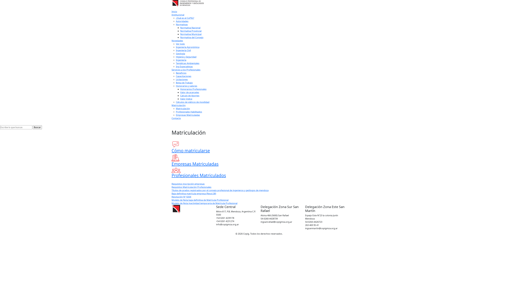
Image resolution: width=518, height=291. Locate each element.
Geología (180, 53)
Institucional (178, 14)
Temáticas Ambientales (187, 63)
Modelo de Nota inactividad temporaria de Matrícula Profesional (204, 203)
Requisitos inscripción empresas (188, 183)
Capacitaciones (183, 76)
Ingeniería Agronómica (187, 47)
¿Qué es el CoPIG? (185, 18)
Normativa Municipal (191, 34)
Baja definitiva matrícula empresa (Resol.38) (194, 193)
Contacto (176, 118)
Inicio (174, 11)
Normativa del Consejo (191, 37)
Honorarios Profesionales (193, 89)
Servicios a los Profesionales (186, 69)
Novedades (177, 40)
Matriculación (179, 105)
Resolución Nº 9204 (181, 196)
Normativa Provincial (191, 31)
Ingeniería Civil (183, 50)
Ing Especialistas (184, 66)
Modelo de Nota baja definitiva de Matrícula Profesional (200, 200)
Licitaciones (182, 79)
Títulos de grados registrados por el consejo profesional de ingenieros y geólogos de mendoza (220, 190)
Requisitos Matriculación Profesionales (191, 187)
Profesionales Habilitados (189, 111)
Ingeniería (181, 60)
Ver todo (180, 43)
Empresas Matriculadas (188, 115)
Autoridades (182, 21)
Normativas (182, 24)
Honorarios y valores (186, 85)
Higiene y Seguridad (186, 56)
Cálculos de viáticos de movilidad (192, 102)
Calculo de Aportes (189, 95)
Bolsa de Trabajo (184, 82)
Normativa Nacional (190, 27)
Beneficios (181, 73)
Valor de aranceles (189, 92)
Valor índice (186, 98)
